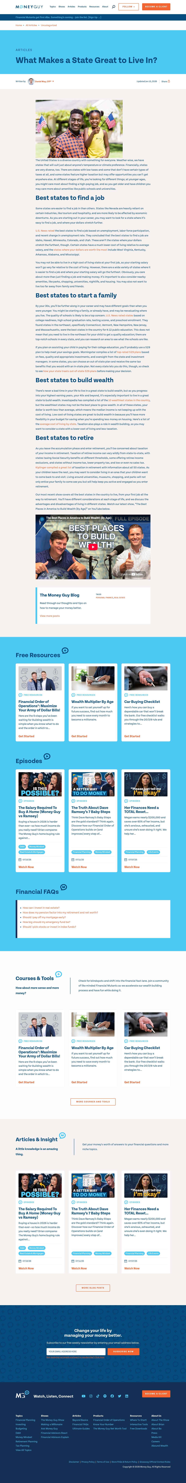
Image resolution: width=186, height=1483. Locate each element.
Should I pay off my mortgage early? (44, 917)
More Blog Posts (93, 1288)
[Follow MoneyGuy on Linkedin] (126, 1396)
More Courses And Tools (93, 1102)
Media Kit (156, 1437)
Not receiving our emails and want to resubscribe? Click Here (75, 1357)
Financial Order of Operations (109, 1420)
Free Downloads (138, 1428)
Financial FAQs (80, 1424)
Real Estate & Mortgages (32, 852)
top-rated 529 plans (129, 352)
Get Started (26, 736)
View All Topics (23, 1450)
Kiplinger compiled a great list (53, 467)
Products (82, 6)
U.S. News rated (45, 230)
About (105, 6)
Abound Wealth (159, 1445)
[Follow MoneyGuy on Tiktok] (97, 1396)
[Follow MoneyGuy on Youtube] (83, 1396)
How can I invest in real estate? (41, 907)
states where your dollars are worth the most (80, 249)
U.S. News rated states (119, 315)
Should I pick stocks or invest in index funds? (49, 927)
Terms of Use (103, 1462)
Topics (53, 6)
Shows (62, 6)
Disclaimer (74, 1462)
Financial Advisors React (54, 1433)
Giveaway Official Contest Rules (155, 1462)
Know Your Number (103, 1424)
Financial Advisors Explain (55, 1437)
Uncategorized (49, 25)
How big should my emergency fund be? (46, 922)
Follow (127, 6)
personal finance (104, 598)
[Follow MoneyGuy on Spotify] (104, 1396)
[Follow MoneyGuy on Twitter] (119, 1396)
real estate (119, 598)
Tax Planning (22, 1445)
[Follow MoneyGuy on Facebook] (112, 1396)
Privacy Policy (88, 1462)
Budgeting (21, 1428)
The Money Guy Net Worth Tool (109, 1428)
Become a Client (156, 6)
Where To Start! (138, 1420)
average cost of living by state (58, 424)
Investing (21, 1424)
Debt (22, 846)
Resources (94, 6)
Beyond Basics (80, 1420)
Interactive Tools (139, 1424)
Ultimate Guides (81, 1428)
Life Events (153, 852)
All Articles (31, 25)
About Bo (156, 1428)
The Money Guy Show (52, 1420)
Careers (155, 1441)
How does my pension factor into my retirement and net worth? (60, 912)
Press (154, 1433)
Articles (71, 6)
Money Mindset (36, 846)
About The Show (160, 1420)
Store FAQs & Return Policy (124, 1462)
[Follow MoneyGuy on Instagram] (90, 1396)
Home (19, 25)
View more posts (50, 616)
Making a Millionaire (51, 1424)
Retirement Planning (26, 1441)
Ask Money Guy (49, 1428)
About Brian (157, 1424)
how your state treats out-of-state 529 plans (70, 371)
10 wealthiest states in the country (129, 400)
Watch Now (26, 867)
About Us (156, 1415)
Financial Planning (82, 852)
